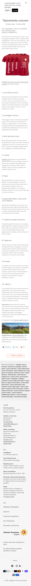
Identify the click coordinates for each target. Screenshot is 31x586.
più (18, 460)
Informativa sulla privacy (11, 525)
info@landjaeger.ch (9, 441)
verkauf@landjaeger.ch (10, 424)
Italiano (15, 560)
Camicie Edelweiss (18, 335)
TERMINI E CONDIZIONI (11, 507)
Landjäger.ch (12, 580)
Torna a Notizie (16, 355)
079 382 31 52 (8, 439)
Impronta (6, 512)
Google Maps (7, 426)
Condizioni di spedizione (11, 516)
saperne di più (9, 496)
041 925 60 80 (8, 422)
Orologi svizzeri (6, 159)
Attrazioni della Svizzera (20, 320)
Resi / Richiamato (8, 521)
